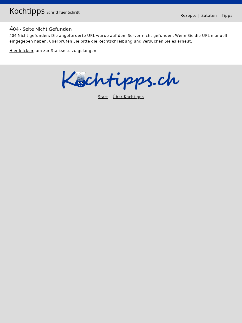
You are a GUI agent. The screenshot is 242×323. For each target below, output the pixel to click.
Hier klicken (21, 50)
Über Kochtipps (128, 96)
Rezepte (189, 15)
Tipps (227, 15)
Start (103, 96)
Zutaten (209, 15)
